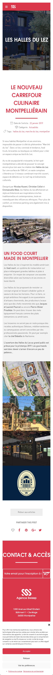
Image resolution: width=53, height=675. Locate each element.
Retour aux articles (26, 512)
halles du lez (18, 132)
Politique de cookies (15, 671)
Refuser (26, 658)
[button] (49, 624)
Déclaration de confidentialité (33, 671)
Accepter (26, 651)
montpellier (44, 132)
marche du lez (31, 132)
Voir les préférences (26, 665)
